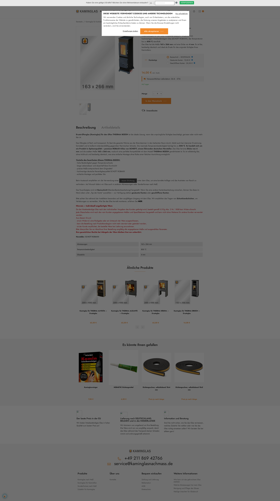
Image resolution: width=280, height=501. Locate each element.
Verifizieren (187, 3)
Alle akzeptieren (151, 31)
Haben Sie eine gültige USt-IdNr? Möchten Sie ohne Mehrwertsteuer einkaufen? (117, 3)
